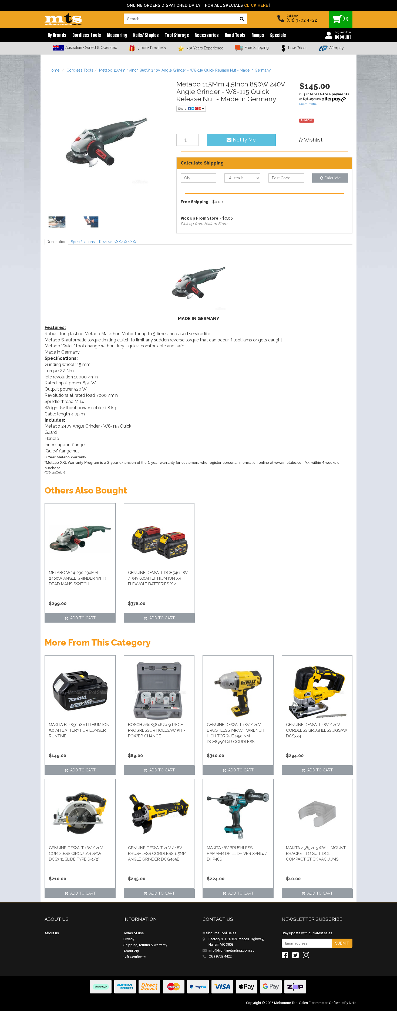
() (345, 18)
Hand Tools (235, 35)
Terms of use (133, 933)
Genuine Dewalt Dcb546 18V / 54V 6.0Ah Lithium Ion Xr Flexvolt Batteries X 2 (157, 578)
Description (56, 242)
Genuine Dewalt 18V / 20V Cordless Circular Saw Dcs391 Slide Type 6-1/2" (76, 853)
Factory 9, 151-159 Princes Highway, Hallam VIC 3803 (236, 941)
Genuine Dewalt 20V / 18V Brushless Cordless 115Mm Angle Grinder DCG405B (157, 853)
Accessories (207, 35)
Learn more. (308, 104)
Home (54, 70)
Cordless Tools (86, 35)
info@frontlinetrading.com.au (231, 950)
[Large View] (57, 222)
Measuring (117, 35)
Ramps (257, 35)
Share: (183, 108)
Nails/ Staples (146, 35)
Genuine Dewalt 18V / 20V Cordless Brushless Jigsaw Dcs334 (316, 730)
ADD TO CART (82, 618)
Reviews (107, 242)
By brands (57, 35)
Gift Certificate (134, 957)
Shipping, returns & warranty (145, 945)
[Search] (241, 19)
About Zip (131, 951)
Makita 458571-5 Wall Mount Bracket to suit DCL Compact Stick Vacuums (316, 853)
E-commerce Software (326, 1003)
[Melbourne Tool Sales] (63, 17)
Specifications (83, 242)
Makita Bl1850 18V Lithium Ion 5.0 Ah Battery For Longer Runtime (79, 730)
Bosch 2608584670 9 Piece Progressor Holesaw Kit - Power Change (156, 730)
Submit (342, 943)
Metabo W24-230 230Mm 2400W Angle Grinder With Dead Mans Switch (77, 578)
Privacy (128, 939)
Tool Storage (177, 35)
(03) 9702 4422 (302, 20)
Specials (278, 35)
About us (52, 933)
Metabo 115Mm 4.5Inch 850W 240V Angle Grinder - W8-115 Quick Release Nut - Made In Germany (185, 70)
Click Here (256, 5)
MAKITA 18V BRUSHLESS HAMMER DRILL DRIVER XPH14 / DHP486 (237, 853)
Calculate (332, 178)
